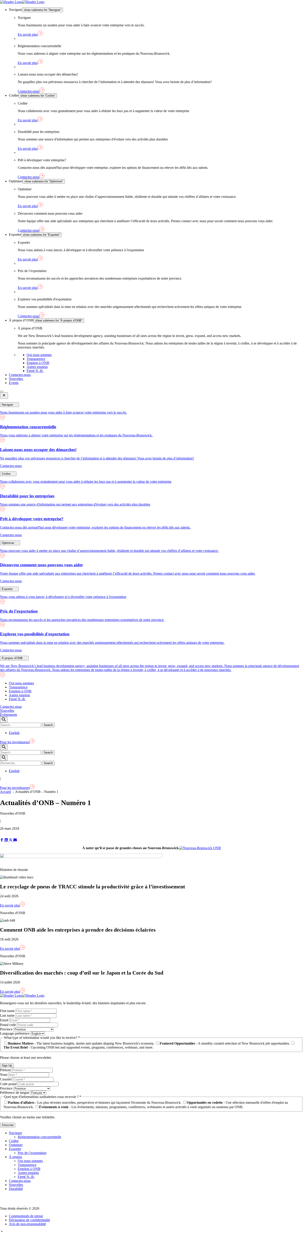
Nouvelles (16, 379)
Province (6, 1029)
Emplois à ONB (38, 363)
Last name (7, 1015)
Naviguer (15, 1133)
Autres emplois (37, 367)
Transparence (36, 359)
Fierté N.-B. (35, 371)
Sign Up (7, 1065)
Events (13, 383)
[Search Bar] (4, 720)
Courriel (6, 1079)
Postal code (8, 1025)
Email (4, 1020)
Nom (4, 1074)
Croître (14, 1141)
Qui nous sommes (39, 355)
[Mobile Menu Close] (4, 395)
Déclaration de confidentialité (29, 1220)
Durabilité (16, 1189)
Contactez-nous (20, 375)
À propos (15, 1157)
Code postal (9, 1084)
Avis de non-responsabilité (27, 1224)
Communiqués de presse (26, 1216)
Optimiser (16, 1145)
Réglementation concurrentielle (39, 1137)
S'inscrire (8, 1125)
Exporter (15, 1149)
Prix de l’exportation (32, 1153)
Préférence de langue (15, 1092)
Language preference (15, 1033)
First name (8, 1011)
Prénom (6, 1070)
